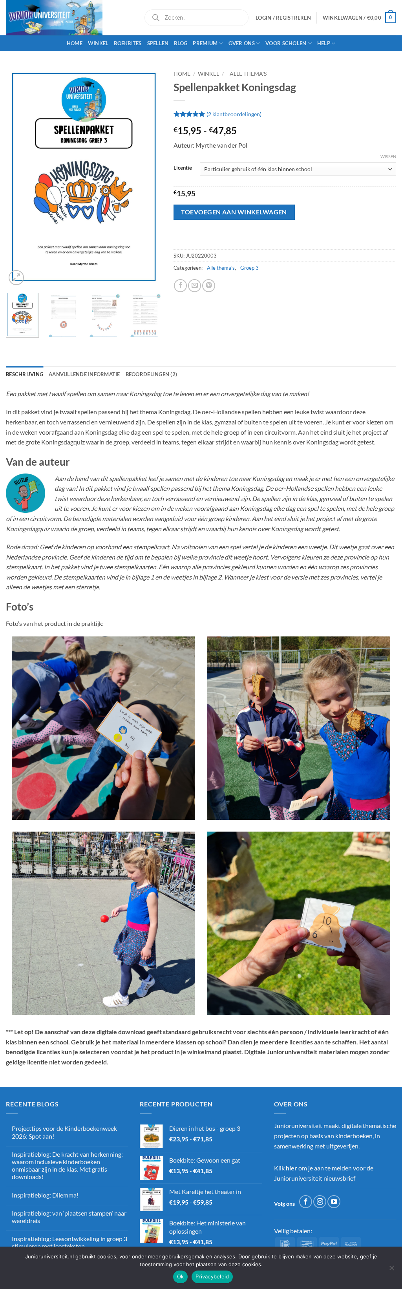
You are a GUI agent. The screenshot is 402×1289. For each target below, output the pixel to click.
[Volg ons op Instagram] (319, 1201)
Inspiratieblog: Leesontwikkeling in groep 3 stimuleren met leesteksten (69, 1242)
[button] (359, 18)
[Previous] (19, 177)
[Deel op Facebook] (180, 285)
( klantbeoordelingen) (233, 113)
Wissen (388, 156)
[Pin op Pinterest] (208, 285)
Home (74, 43)
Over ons (241, 43)
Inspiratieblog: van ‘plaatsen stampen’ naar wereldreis (69, 1216)
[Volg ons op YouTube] (333, 1201)
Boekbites (127, 43)
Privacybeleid (212, 1276)
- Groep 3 (248, 268)
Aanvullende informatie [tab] (84, 374)
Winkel (98, 43)
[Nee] (391, 1270)
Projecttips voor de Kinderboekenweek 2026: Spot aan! (64, 1131)
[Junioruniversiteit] (69, 17)
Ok (180, 1276)
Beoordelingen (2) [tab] (151, 374)
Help (323, 43)
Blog (180, 43)
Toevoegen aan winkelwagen (234, 212)
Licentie (183, 168)
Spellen (158, 43)
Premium (205, 43)
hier (291, 1168)
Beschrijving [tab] (24, 374)
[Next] (149, 177)
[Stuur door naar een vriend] (194, 285)
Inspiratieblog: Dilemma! (45, 1195)
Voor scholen (285, 43)
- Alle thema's (247, 74)
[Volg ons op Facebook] (305, 1201)
